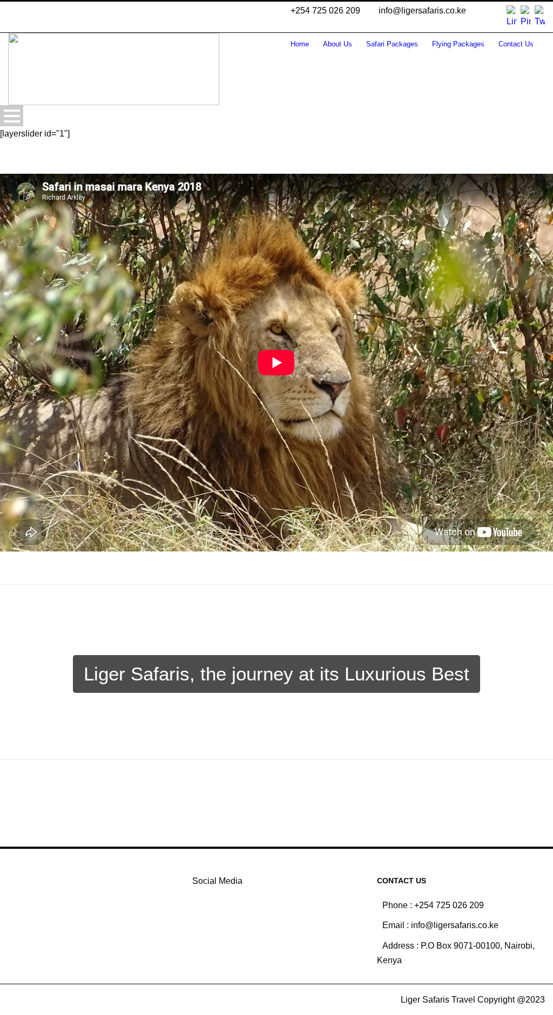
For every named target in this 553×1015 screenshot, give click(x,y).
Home (300, 44)
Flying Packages (458, 44)
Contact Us (516, 44)
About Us (337, 44)
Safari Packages (392, 44)
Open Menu (11, 115)
